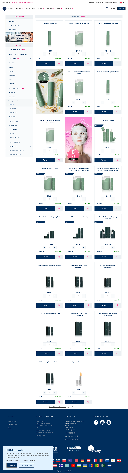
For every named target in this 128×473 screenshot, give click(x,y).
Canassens (12, 108)
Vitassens (12, 84)
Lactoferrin (13, 129)
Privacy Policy (40, 436)
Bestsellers (13, 29)
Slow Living (12, 117)
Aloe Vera (12, 93)
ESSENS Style (13, 146)
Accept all (12, 465)
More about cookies (12, 460)
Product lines (30, 8)
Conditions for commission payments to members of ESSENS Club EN (44, 424)
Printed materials (15, 154)
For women (14, 59)
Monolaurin (13, 125)
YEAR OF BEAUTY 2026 (17, 50)
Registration (12, 421)
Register (121, 8)
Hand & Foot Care (14, 142)
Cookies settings (26, 465)
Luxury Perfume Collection (18, 54)
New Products (13, 25)
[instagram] (108, 422)
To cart (45, 63)
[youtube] (102, 422)
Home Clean (12, 112)
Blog (9, 428)
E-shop (10, 8)
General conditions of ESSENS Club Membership (44, 431)
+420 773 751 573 (95, 2)
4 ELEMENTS (12, 75)
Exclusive (12, 21)
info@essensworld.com (109, 2)
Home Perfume (13, 121)
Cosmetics (11, 104)
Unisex (11, 67)
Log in (113, 8)
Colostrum (12, 97)
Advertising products (16, 150)
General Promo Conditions (57, 407)
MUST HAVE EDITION (16, 88)
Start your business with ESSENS (22, 2)
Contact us (6, 2)
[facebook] (96, 422)
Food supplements (13, 101)
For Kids (11, 71)
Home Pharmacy (14, 138)
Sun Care (12, 133)
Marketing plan (12, 425)
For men (11, 63)
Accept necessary (30, 460)
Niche (10, 79)
